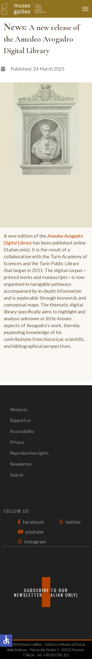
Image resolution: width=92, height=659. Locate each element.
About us (18, 409)
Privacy (17, 442)
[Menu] (86, 9)
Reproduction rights (29, 453)
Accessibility (22, 431)
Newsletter (21, 464)
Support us (20, 420)
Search (16, 474)
